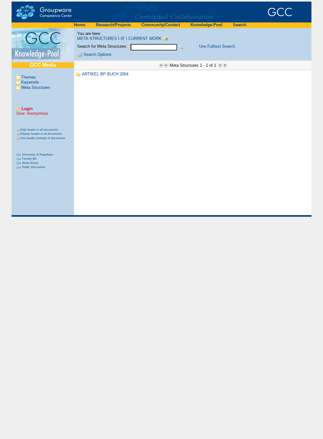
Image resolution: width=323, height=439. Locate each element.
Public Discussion (33, 167)
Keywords (30, 82)
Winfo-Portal (30, 163)
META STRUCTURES (97, 38)
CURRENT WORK (145, 38)
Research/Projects (113, 24)
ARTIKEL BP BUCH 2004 (105, 74)
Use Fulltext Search (217, 46)
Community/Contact (161, 24)
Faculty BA (29, 158)
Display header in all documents (41, 133)
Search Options (97, 54)
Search (239, 24)
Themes (28, 77)
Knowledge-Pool (206, 24)
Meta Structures (35, 87)
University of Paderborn (37, 154)
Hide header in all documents (39, 129)
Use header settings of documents (42, 138)
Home (79, 24)
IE (123, 38)
